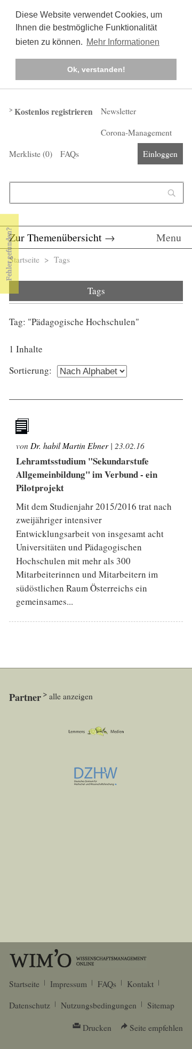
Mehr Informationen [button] (122, 41)
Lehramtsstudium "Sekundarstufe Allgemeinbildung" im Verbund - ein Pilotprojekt (86, 474)
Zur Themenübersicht (55, 237)
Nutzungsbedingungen (99, 1005)
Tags (62, 259)
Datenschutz (29, 1005)
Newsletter (118, 111)
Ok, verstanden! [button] (96, 69)
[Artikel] (23, 428)
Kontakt (140, 984)
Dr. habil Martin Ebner (69, 445)
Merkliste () (30, 153)
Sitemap (160, 1005)
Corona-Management (136, 132)
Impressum (68, 984)
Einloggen (160, 153)
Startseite (24, 259)
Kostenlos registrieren (53, 111)
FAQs (69, 153)
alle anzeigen (71, 696)
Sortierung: (30, 370)
